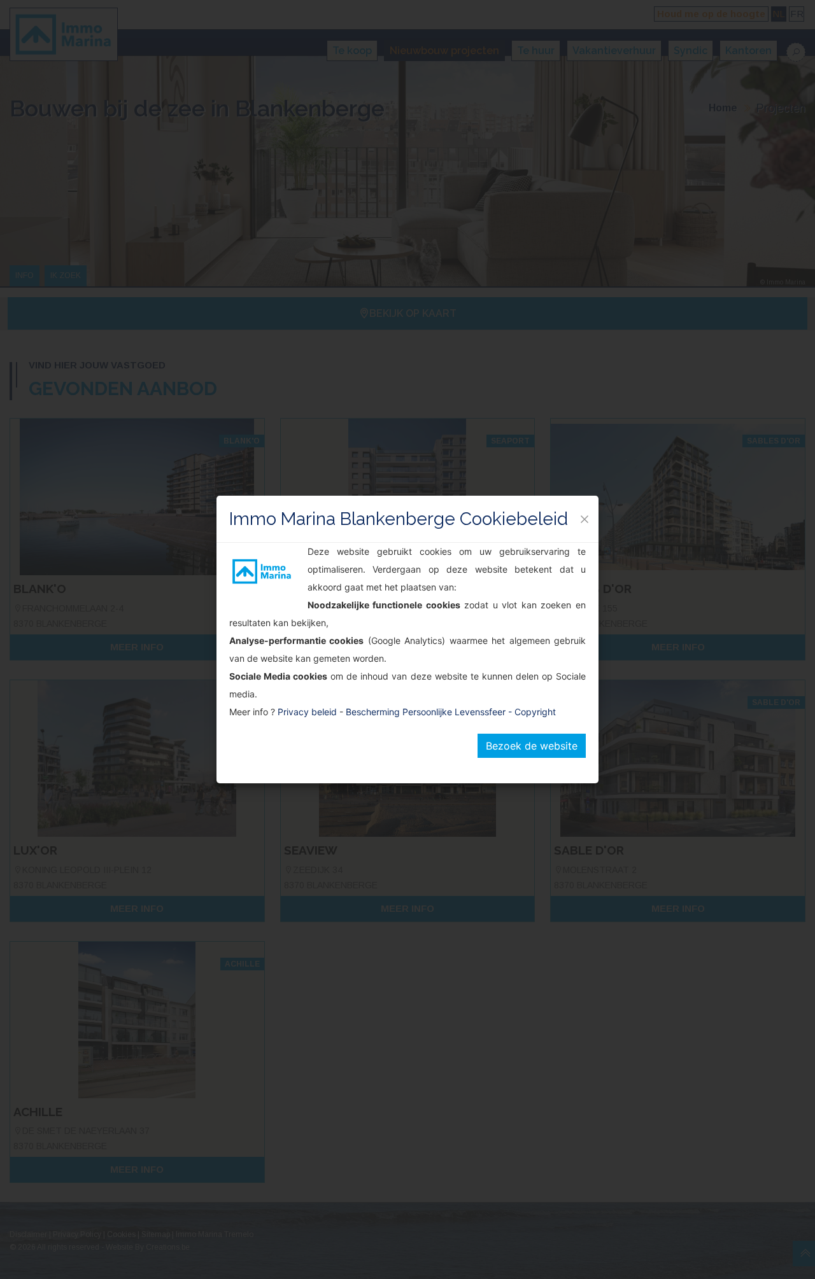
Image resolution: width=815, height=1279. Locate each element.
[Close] (584, 519)
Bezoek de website (532, 745)
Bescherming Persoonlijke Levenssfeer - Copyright (451, 711)
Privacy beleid (307, 711)
